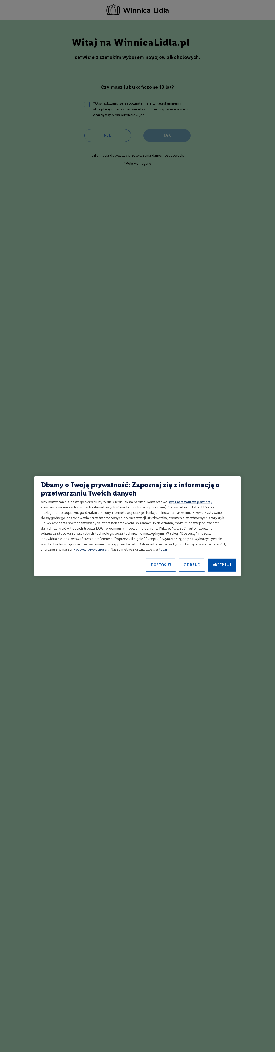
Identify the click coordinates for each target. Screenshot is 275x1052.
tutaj (163, 549)
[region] (137, 526)
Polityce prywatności (90, 549)
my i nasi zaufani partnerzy (190, 502)
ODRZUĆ (192, 565)
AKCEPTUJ (222, 565)
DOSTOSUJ (161, 565)
